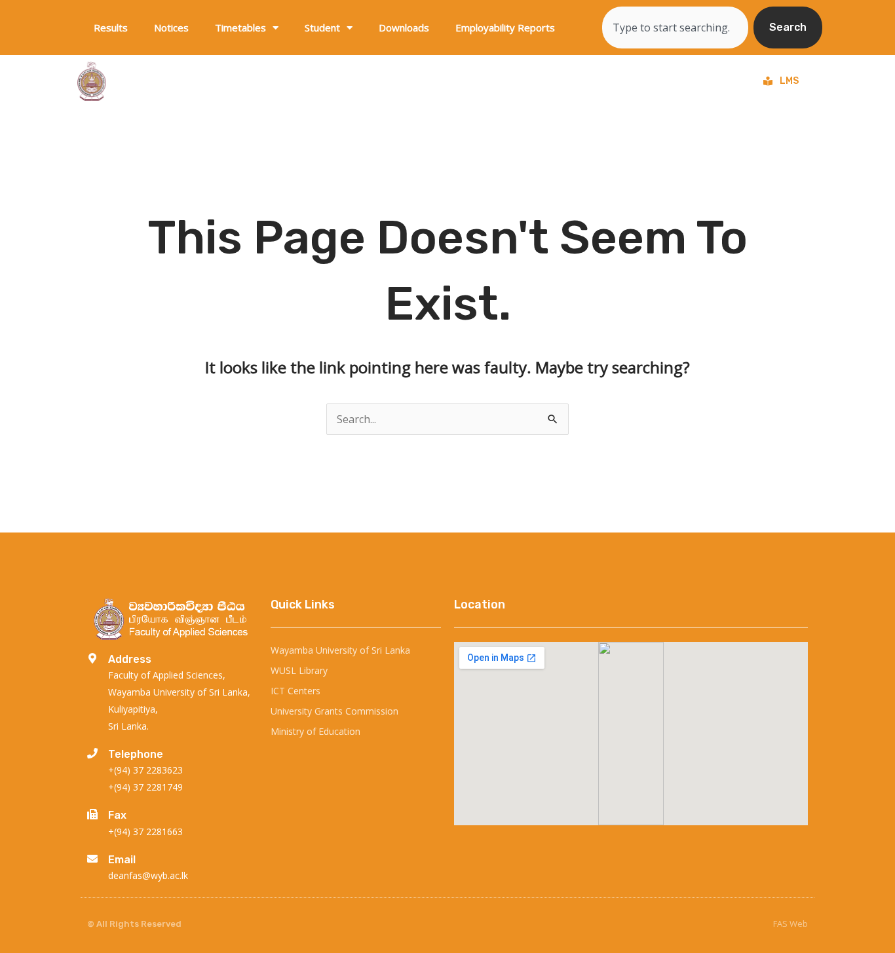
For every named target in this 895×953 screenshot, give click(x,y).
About (352, 81)
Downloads (404, 27)
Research (525, 81)
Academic (606, 81)
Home (298, 81)
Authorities (690, 81)
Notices (171, 27)
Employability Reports (505, 27)
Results (111, 27)
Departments (434, 81)
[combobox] (675, 27)
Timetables (240, 27)
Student (322, 27)
